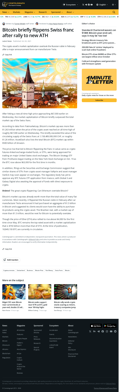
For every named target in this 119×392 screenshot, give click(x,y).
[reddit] (115, 332)
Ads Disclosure (72, 348)
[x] (90, 332)
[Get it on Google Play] (110, 325)
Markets (16, 12)
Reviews (20, 373)
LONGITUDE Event (53, 346)
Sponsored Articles (38, 331)
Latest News (7, 41)
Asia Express (21, 349)
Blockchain (6, 353)
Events (51, 334)
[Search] (114, 12)
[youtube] (111, 332)
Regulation (6, 358)
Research (43, 12)
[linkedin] (94, 332)
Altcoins (5, 349)
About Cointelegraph (73, 331)
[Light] (114, 5)
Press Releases (37, 338)
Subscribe (99, 100)
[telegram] (98, 332)
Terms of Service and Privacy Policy (105, 388)
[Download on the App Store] (96, 325)
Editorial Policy (34, 239)
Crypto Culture (19, 359)
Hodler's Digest (20, 344)
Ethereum (6, 345)
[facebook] (102, 332)
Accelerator (53, 330)
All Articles (21, 330)
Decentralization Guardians (55, 339)
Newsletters (72, 337)
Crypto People (22, 338)
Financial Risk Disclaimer (73, 355)
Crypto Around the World (21, 366)
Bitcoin (4, 341)
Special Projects (37, 348)
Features (20, 334)
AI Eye (19, 353)
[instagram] (107, 332)
